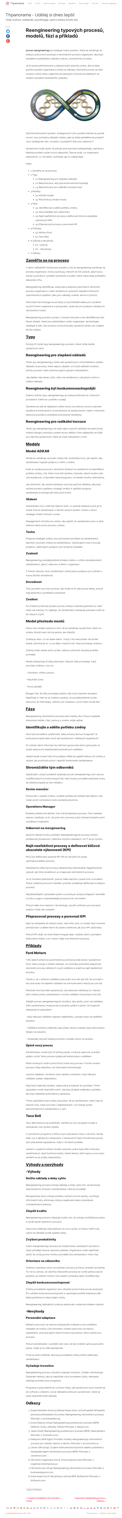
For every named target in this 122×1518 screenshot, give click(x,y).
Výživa (37, 3)
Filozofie (95, 3)
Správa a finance (34, 1490)
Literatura (72, 3)
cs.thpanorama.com (14, 1513)
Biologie (62, 3)
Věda (30, 3)
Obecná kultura (49, 3)
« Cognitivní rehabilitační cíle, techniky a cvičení (43, 1499)
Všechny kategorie (109, 3)
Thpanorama (17, 3)
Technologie (84, 3)
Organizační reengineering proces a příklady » (90, 1499)
